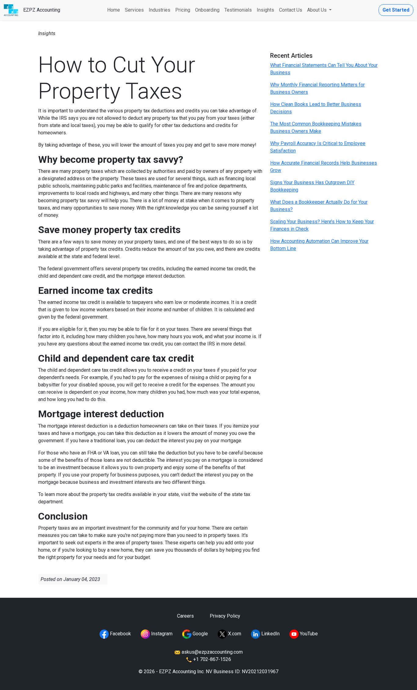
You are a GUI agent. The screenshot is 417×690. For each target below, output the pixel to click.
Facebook (120, 634)
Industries (159, 10)
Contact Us (290, 10)
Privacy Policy (225, 616)
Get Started (396, 10)
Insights (265, 10)
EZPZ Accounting (41, 10)
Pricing (182, 10)
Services (134, 10)
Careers (185, 616)
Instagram (161, 634)
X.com (234, 634)
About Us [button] (317, 10)
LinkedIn (270, 634)
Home (113, 10)
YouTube (308, 634)
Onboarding (207, 10)
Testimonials (238, 10)
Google (199, 634)
